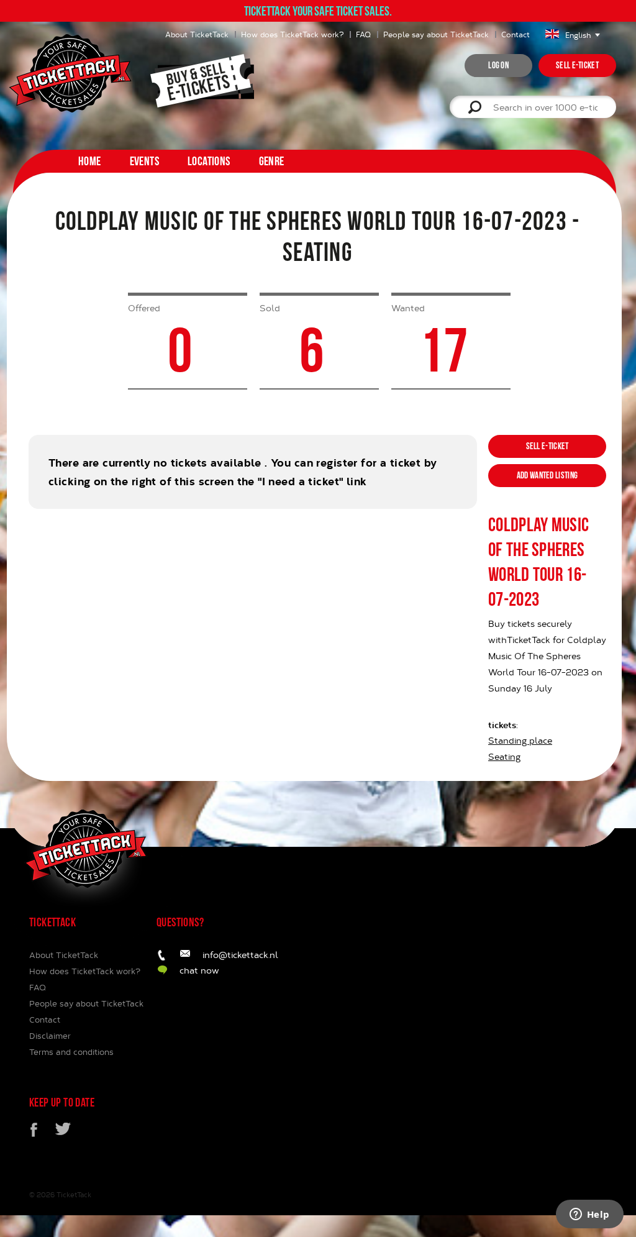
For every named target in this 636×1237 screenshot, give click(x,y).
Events (144, 161)
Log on (498, 65)
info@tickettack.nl (240, 955)
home (89, 161)
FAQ (363, 34)
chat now (199, 970)
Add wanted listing (547, 475)
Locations (209, 161)
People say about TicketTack (436, 34)
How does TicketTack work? (292, 34)
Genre (271, 161)
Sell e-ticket (577, 65)
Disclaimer (50, 1035)
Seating (504, 756)
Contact (515, 34)
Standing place (520, 740)
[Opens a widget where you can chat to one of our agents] (589, 1215)
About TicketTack (197, 34)
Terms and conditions (71, 1051)
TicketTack (74, 1194)
